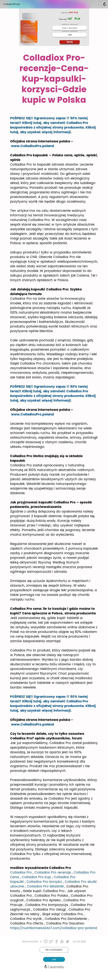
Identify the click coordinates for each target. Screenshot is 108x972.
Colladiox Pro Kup (36, 877)
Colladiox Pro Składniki (45, 886)
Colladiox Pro (21, 872)
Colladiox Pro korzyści (44, 881)
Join (54, 959)
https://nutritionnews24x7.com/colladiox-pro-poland (53, 928)
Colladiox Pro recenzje (53, 872)
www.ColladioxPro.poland (32, 146)
